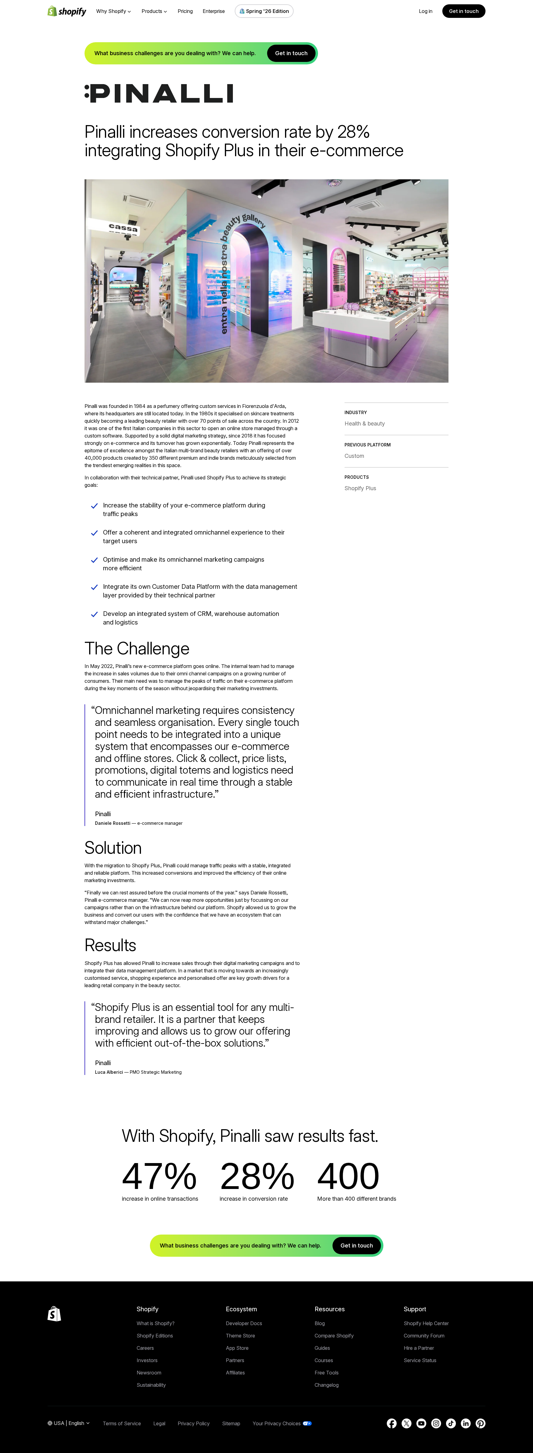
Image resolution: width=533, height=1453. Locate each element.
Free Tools (327, 1373)
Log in (425, 11)
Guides (322, 1348)
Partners (235, 1360)
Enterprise (214, 11)
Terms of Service (122, 1423)
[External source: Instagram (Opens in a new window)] (436, 1423)
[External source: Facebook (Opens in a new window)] (392, 1423)
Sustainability (151, 1385)
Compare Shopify (334, 1336)
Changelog (327, 1385)
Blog (320, 1323)
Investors (147, 1360)
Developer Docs (244, 1323)
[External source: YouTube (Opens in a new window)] (421, 1423)
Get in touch (464, 11)
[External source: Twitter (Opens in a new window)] (406, 1423)
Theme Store (240, 1336)
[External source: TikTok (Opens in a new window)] (451, 1423)
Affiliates (235, 1373)
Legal (159, 1423)
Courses (324, 1360)
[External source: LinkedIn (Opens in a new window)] (466, 1423)
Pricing (185, 11)
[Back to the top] (54, 1313)
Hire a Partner (419, 1348)
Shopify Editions (155, 1336)
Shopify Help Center (426, 1323)
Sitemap (231, 1423)
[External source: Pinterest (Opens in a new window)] (480, 1423)
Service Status (420, 1360)
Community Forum (424, 1336)
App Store (237, 1348)
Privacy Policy (194, 1423)
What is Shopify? (156, 1323)
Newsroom (149, 1373)
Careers (145, 1348)
